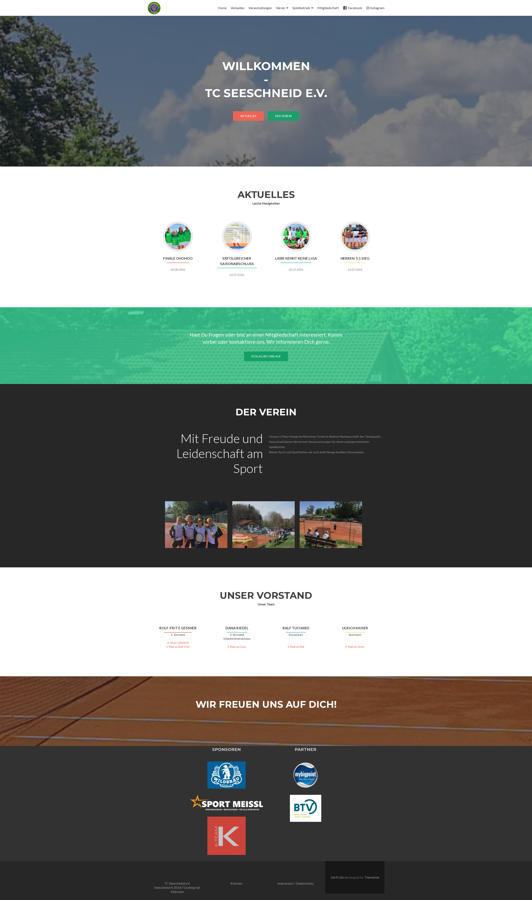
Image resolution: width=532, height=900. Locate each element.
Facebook (355, 8)
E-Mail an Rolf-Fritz (178, 646)
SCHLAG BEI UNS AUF (266, 356)
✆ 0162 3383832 (178, 642)
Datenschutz (305, 883)
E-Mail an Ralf (296, 646)
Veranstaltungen (260, 8)
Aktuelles (237, 8)
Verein (280, 8)
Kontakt (236, 883)
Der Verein (283, 116)
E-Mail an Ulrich (355, 646)
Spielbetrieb (301, 8)
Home (222, 8)
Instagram (377, 8)
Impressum (285, 883)
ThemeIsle (371, 877)
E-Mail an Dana (237, 646)
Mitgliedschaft (328, 8)
